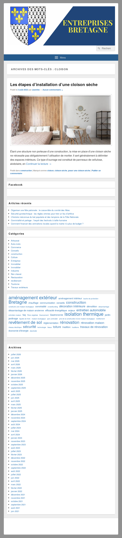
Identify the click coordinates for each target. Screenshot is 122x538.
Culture (14, 257)
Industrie (15, 270)
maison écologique (39, 318)
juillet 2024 (16, 427)
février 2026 (16, 370)
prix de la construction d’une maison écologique (77, 318)
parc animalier (52, 318)
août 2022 (15, 471)
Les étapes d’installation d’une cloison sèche (54, 84)
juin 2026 (15, 357)
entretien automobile (91, 310)
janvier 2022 (16, 491)
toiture (57, 326)
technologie (41, 327)
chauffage (33, 302)
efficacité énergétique (56, 310)
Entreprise (15, 260)
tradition (66, 327)
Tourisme (15, 283)
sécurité (29, 326)
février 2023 (16, 454)
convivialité (40, 306)
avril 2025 (15, 401)
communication (47, 302)
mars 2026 (16, 367)
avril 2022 (15, 481)
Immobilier (15, 264)
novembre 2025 (18, 381)
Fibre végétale (32, 315)
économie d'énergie (18, 330)
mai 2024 (15, 430)
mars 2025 (16, 404)
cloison (50, 170)
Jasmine (36, 89)
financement (44, 315)
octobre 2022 (17, 464)
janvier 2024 (16, 437)
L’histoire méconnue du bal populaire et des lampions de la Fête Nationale (44, 216)
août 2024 (15, 424)
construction (26, 170)
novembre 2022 (18, 461)
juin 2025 (15, 397)
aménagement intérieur (70, 298)
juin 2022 (15, 477)
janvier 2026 (16, 374)
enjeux (71, 310)
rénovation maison (92, 322)
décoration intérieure (72, 306)
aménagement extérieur (33, 297)
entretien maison (15, 315)
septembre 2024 (18, 421)
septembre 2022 (18, 467)
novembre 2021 (18, 497)
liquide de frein (24, 318)
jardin (107, 314)
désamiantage (103, 306)
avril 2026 (15, 364)
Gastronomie (56, 314)
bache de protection (90, 298)
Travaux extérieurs (19, 287)
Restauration (17, 277)
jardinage (13, 318)
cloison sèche (61, 170)
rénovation (69, 322)
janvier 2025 (16, 411)
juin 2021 (15, 511)
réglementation (50, 322)
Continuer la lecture (38, 164)
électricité (33, 331)
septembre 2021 (18, 504)
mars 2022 (16, 484)
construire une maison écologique (21, 306)
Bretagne (18, 302)
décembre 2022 (18, 457)
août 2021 (15, 507)
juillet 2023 (16, 451)
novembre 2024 (18, 417)
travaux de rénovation (94, 326)
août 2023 (15, 447)
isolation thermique (83, 313)
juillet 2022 (16, 474)
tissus (49, 327)
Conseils (15, 250)
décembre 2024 (18, 414)
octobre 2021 (17, 501)
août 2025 (15, 391)
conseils (61, 302)
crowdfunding (53, 306)
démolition (92, 306)
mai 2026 (15, 360)
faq (24, 314)
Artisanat (15, 240)
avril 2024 (15, 434)
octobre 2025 (17, 384)
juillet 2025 (16, 394)
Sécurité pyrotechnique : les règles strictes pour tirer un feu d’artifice (42, 213)
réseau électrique (15, 327)
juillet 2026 (16, 354)
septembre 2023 (18, 444)
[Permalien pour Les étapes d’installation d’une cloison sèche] (61, 147)
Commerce (16, 247)
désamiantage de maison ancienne (26, 310)
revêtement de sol (25, 322)
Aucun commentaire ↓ (53, 89)
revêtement (16, 280)
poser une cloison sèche (79, 170)
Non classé (16, 273)
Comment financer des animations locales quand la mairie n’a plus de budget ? (47, 223)
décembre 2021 (18, 494)
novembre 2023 (18, 441)
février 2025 (16, 407)
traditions (75, 327)
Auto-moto (15, 243)
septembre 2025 (18, 387)
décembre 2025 (18, 377)
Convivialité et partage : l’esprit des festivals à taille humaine (39, 220)
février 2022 (16, 487)
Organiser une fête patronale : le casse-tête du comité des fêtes (40, 210)
